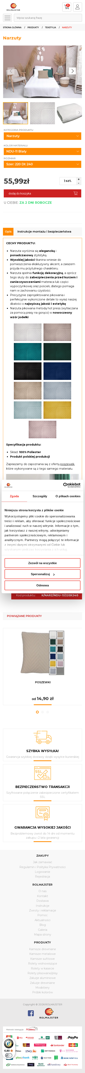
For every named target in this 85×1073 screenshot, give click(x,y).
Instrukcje (42, 906)
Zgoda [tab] (14, 496)
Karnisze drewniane (42, 949)
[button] (72, 70)
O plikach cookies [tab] (68, 496)
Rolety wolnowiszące (42, 963)
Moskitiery (42, 987)
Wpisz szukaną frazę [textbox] (29, 17)
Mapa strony (42, 934)
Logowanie (42, 872)
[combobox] (48, 18)
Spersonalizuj (40, 574)
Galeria (42, 930)
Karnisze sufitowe (42, 959)
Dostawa (42, 901)
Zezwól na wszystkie (42, 563)
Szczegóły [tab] (40, 496)
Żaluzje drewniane (42, 983)
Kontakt (42, 896)
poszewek (67, 464)
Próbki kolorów (42, 992)
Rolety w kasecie (42, 968)
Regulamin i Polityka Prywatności (42, 867)
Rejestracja (42, 876)
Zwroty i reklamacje (42, 910)
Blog (42, 925)
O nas (42, 891)
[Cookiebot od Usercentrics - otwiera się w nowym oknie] (63, 485)
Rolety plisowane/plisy (42, 973)
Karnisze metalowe (42, 954)
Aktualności (42, 920)
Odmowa (42, 585)
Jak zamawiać (42, 862)
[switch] (8, 1055)
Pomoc (42, 915)
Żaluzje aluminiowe (42, 978)
